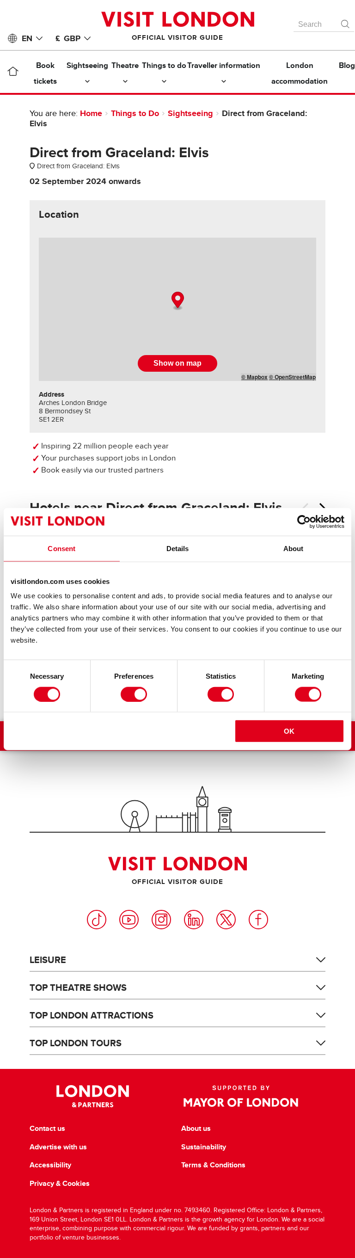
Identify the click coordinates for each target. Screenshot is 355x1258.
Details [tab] (177, 548)
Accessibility (50, 1165)
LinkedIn (193, 919)
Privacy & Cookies (60, 1183)
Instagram (161, 919)
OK (289, 731)
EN (27, 38)
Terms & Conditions (213, 1165)
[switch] (134, 694)
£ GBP (67, 38)
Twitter (226, 919)
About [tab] (293, 548)
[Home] (12, 73)
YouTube (129, 919)
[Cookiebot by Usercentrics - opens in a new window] (303, 521)
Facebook (258, 919)
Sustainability (203, 1147)
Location (59, 214)
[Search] (345, 21)
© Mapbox (254, 377)
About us (196, 1128)
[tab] (59, 214)
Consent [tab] (61, 548)
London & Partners (92, 1096)
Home (91, 113)
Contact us (47, 1128)
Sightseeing (190, 113)
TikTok (96, 919)
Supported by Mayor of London (241, 1096)
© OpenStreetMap (292, 377)
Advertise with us (58, 1147)
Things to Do (135, 113)
